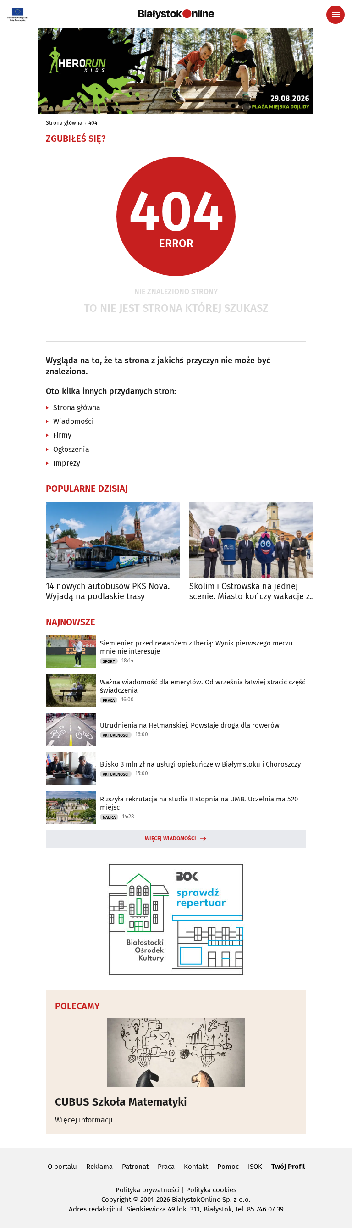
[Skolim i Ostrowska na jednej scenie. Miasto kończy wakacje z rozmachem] (256, 540)
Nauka (109, 817)
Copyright (116, 1199)
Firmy (62, 435)
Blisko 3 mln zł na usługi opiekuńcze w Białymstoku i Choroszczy (200, 764)
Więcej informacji (84, 1120)
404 (92, 123)
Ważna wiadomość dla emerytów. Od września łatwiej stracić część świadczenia (202, 686)
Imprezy (66, 463)
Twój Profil (288, 1166)
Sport (109, 661)
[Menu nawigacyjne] (335, 15)
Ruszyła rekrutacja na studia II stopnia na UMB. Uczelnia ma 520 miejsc (199, 803)
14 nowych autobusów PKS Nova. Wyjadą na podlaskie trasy (108, 591)
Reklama (99, 1166)
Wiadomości (73, 421)
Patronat (135, 1166)
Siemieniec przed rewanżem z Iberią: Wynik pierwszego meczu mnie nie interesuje (196, 647)
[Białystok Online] (176, 14)
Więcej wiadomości (170, 838)
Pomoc (228, 1166)
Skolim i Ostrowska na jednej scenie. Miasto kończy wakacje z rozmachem (249, 591)
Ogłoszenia (71, 449)
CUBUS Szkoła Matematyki (121, 1102)
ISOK (255, 1166)
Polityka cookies (211, 1190)
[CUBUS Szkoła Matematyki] (176, 1052)
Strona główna (64, 123)
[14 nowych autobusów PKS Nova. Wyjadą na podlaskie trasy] (113, 540)
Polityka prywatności (148, 1190)
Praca (109, 700)
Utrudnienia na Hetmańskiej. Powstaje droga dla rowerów (190, 725)
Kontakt (196, 1166)
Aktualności (116, 735)
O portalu (62, 1166)
